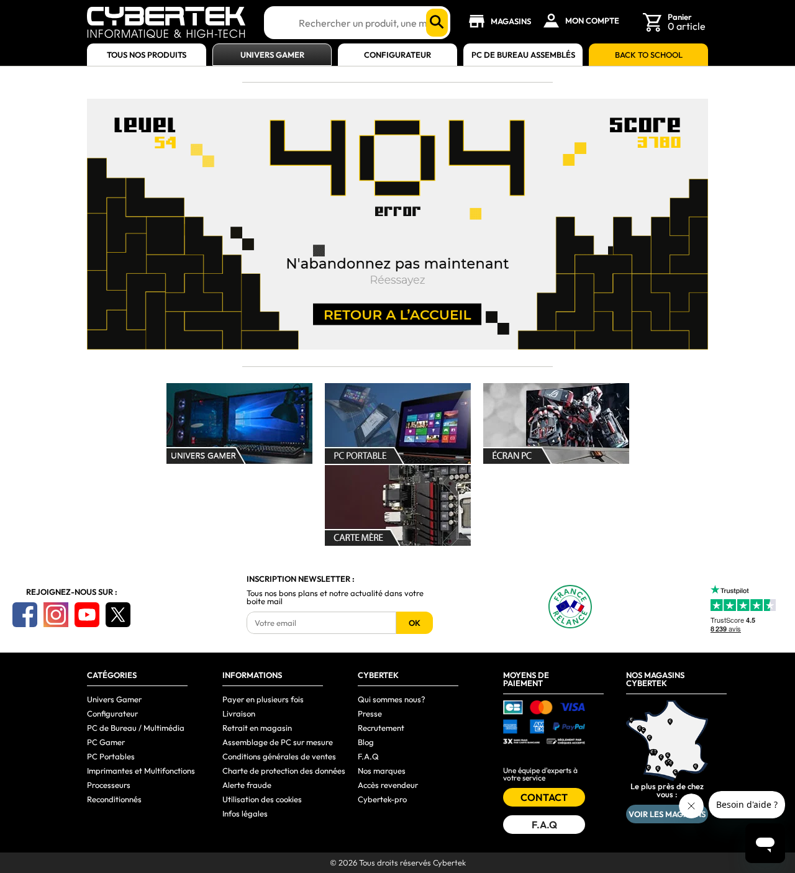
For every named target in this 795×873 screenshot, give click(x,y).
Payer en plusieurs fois (263, 699)
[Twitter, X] (118, 614)
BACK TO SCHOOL (649, 55)
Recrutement (381, 728)
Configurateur (397, 55)
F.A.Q (368, 756)
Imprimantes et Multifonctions (141, 771)
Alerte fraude (246, 785)
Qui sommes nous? (391, 699)
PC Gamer (106, 742)
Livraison (238, 713)
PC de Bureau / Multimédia (135, 728)
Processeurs (108, 785)
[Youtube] (87, 614)
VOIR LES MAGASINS (667, 814)
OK (414, 623)
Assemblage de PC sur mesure (277, 742)
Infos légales (245, 813)
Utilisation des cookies (262, 799)
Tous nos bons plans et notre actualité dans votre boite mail (335, 597)
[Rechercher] (437, 23)
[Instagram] (55, 614)
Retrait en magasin (257, 728)
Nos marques (382, 771)
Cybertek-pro (382, 799)
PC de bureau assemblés (523, 55)
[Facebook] (24, 614)
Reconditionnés (114, 799)
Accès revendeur (388, 785)
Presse (370, 713)
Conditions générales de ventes (279, 756)
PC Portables (111, 756)
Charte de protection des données (283, 771)
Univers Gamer (272, 55)
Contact (544, 797)
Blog (366, 742)
